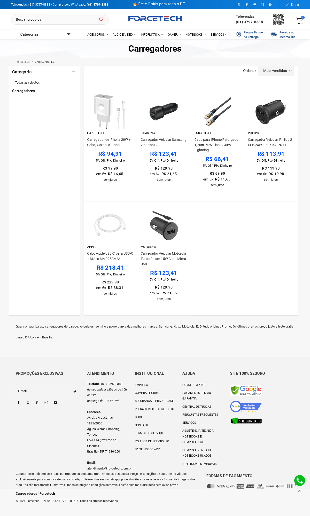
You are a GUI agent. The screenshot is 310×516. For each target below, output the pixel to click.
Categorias (29, 34)
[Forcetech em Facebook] (19, 403)
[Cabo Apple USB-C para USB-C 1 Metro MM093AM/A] (110, 225)
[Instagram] (262, 5)
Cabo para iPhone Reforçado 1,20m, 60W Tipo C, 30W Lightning (216, 145)
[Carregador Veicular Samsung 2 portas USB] (163, 111)
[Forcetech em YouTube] (55, 403)
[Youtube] (270, 5)
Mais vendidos (275, 71)
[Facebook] (247, 5)
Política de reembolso (152, 441)
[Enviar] (101, 19)
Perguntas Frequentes (200, 414)
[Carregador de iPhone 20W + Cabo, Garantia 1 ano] (110, 111)
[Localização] (239, 5)
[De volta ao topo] (299, 491)
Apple (91, 247)
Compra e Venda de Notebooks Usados (197, 452)
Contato (141, 425)
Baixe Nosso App (147, 449)
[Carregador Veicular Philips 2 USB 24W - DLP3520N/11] (271, 111)
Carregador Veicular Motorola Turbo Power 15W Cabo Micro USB (163, 258)
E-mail (22, 391)
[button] (75, 391)
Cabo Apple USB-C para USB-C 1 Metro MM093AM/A (110, 256)
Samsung (148, 133)
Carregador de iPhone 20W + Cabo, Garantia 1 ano (109, 142)
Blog (138, 417)
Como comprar (193, 385)
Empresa (141, 385)
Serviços (217, 34)
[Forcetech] (155, 18)
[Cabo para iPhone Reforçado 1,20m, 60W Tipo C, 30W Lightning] (217, 111)
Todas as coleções (27, 82)
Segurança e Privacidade (154, 401)
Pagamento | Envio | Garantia (197, 395)
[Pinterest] (254, 5)
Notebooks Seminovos (199, 464)
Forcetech (95, 133)
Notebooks (194, 34)
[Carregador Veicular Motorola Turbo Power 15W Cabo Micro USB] (163, 225)
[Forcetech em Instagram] (46, 403)
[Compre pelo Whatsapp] (299, 480)
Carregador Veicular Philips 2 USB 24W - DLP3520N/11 (270, 142)
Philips (253, 133)
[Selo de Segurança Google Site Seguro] (246, 390)
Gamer (173, 34)
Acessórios (96, 34)
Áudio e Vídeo (123, 34)
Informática (150, 34)
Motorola (148, 247)
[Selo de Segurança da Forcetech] (246, 420)
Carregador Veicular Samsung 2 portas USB (163, 142)
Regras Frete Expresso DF (155, 409)
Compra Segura (147, 393)
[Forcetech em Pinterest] (37, 403)
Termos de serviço (149, 433)
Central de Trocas (196, 406)
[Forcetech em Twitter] (28, 403)
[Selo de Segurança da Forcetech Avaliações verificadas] (246, 406)
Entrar (295, 4)
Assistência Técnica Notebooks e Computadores (198, 436)
